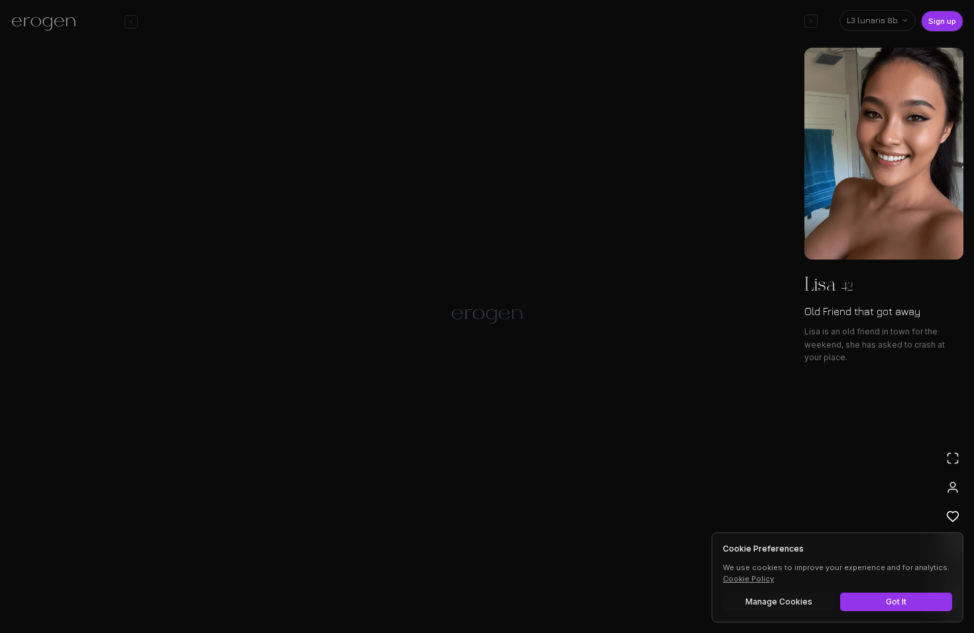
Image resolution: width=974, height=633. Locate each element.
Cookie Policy (748, 578)
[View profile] (952, 487)
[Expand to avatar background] (952, 458)
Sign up (942, 21)
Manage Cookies (778, 602)
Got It (896, 602)
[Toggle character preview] (811, 21)
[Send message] (678, 582)
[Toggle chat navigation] (131, 21)
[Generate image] (259, 584)
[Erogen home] (47, 23)
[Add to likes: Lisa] (952, 516)
